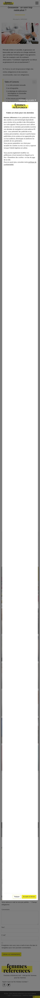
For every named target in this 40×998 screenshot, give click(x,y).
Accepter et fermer (29, 896)
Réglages (17, 896)
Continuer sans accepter (27, 100)
